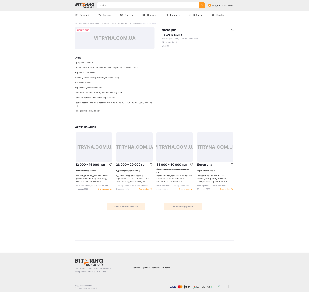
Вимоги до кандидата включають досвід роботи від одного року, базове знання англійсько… (92, 178)
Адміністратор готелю (86, 170)
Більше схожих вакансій (126, 206)
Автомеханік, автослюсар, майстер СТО (172, 171)
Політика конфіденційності (86, 288)
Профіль (220, 15)
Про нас (129, 15)
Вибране (197, 15)
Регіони (78, 23)
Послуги (151, 15)
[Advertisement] (109, 225)
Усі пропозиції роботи (183, 206)
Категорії (84, 15)
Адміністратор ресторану (128, 170)
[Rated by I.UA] (223, 287)
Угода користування (83, 286)
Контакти (175, 15)
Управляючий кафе (206, 170)
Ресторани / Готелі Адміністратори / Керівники (121, 23)
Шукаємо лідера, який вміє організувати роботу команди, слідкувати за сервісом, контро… (213, 178)
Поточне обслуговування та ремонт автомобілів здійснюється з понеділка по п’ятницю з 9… (174, 178)
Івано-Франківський (90, 23)
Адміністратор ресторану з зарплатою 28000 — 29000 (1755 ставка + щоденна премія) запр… (132, 178)
